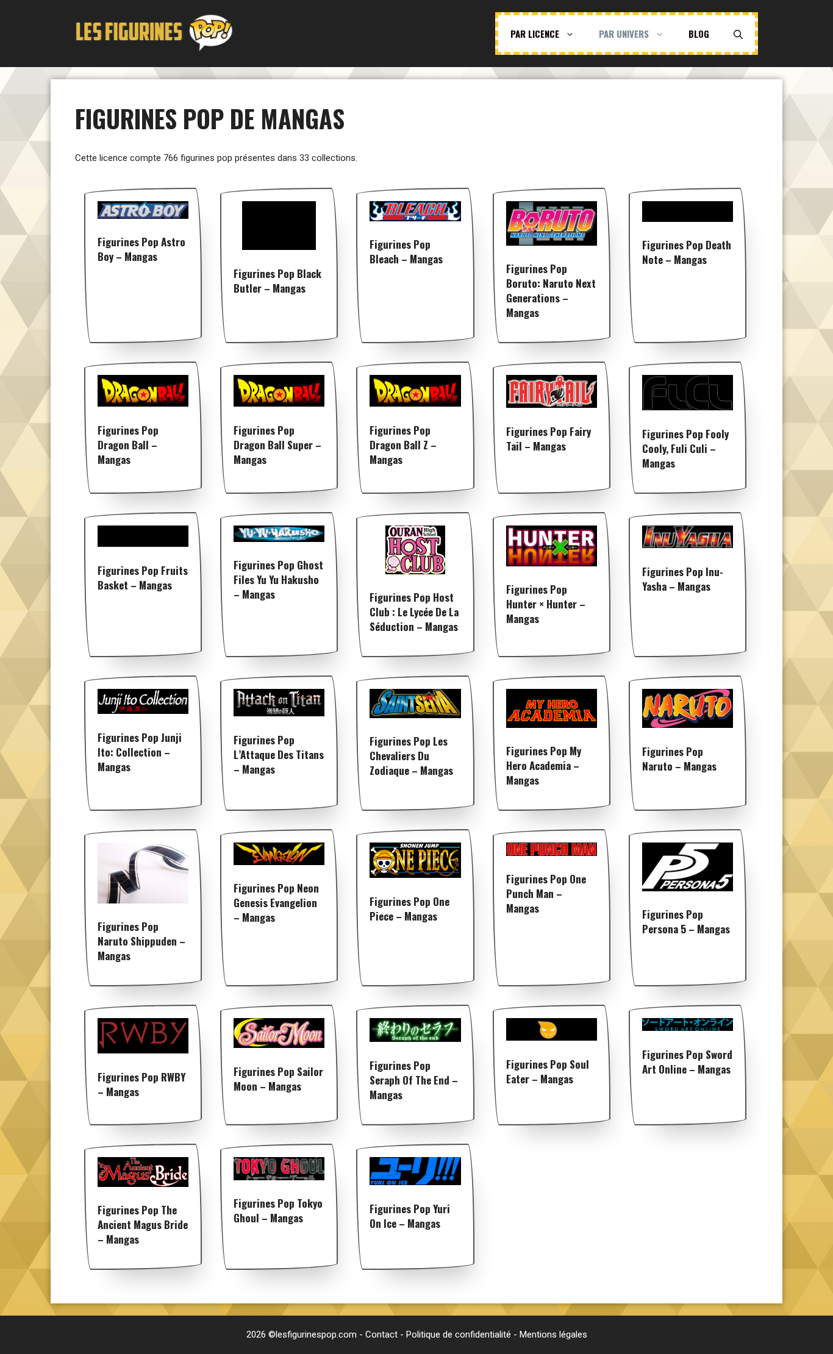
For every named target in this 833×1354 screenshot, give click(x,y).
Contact (381, 1334)
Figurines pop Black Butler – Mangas (277, 281)
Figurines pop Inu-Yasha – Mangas (682, 579)
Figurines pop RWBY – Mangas (141, 1084)
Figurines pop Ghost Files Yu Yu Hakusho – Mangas (278, 579)
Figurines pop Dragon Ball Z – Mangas (403, 444)
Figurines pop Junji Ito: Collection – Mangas (140, 752)
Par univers (624, 33)
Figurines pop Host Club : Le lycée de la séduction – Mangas (414, 612)
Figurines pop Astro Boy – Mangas (141, 249)
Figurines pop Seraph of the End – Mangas (414, 1080)
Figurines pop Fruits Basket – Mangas (143, 578)
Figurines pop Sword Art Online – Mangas (687, 1062)
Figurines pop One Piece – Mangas (409, 909)
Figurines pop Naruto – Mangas (679, 759)
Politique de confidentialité (458, 1334)
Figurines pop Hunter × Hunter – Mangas (545, 604)
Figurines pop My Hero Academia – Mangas (543, 765)
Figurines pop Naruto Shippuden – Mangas (141, 941)
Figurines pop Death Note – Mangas (686, 252)
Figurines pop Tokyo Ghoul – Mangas (278, 1210)
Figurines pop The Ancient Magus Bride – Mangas (143, 1224)
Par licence (534, 33)
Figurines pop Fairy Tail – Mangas (548, 439)
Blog (698, 33)
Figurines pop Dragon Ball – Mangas (128, 444)
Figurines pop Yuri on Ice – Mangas (410, 1216)
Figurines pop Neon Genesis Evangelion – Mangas (276, 902)
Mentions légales (553, 1334)
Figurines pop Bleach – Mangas (406, 251)
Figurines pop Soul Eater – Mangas (547, 1071)
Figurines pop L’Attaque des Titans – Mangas (279, 754)
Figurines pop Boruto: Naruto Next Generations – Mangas (551, 290)
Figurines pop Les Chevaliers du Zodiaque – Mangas (411, 755)
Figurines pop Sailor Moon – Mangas (278, 1079)
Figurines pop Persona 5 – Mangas (686, 921)
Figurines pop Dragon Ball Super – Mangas (277, 444)
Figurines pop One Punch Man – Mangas (546, 893)
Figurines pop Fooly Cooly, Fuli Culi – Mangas (685, 448)
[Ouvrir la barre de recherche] (738, 33)
